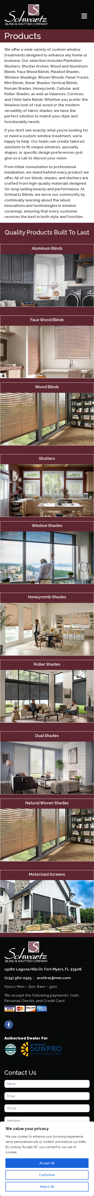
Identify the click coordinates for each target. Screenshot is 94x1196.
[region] (47, 1159)
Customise (47, 1175)
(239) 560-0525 (17, 978)
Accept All (47, 1163)
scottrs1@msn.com (54, 978)
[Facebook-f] (8, 1024)
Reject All (47, 1186)
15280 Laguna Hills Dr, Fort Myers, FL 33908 (43, 969)
